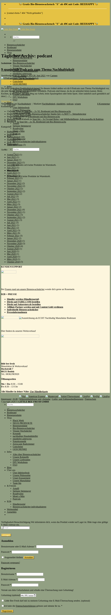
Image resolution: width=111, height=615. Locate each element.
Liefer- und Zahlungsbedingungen (67, 399)
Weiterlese (7, 101)
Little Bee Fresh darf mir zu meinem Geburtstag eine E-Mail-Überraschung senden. (47, 600)
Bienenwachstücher (16, 45)
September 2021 (14, 217)
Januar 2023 (12, 181)
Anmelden (29, 557)
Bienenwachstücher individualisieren (29, 141)
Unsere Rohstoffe (21, 457)
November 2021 (14, 212)
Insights (10, 134)
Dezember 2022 (14, 183)
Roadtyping (18, 128)
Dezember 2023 (14, 162)
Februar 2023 (13, 178)
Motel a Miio (19, 131)
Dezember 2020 (14, 241)
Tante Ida (17, 483)
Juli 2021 (11, 222)
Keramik (17, 433)
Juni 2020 (11, 251)
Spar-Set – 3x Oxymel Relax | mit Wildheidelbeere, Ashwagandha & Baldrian (68, 119)
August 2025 (13, 154)
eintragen (6, 535)
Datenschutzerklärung (26, 606)
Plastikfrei (11, 139)
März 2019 (12, 259)
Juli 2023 (11, 165)
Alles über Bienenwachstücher (27, 454)
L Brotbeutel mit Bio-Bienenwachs (44, 116)
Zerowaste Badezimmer (23, 444)
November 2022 (14, 186)
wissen (78, 104)
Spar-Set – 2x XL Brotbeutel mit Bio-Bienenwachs (47, 111)
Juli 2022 (11, 196)
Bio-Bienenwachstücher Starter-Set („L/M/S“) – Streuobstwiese (57, 114)
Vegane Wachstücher (22, 65)
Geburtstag (11, 595)
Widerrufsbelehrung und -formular (34, 399)
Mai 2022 (11, 199)
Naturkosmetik (19, 441)
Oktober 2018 (13, 262)
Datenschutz (90, 399)
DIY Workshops (20, 97)
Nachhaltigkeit (6, 63)
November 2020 (14, 243)
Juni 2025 (11, 157)
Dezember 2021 (14, 209)
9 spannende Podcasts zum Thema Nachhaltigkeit (37, 69)
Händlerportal (19, 504)
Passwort (6, 552)
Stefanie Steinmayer (22, 126)
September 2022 (14, 191)
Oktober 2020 (13, 246)
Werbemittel (12, 509)
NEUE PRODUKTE (22, 423)
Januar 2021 (12, 238)
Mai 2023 (11, 170)
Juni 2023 (11, 167)
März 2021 (12, 233)
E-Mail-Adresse (9, 579)
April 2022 (12, 201)
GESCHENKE (20, 84)
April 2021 (12, 230)
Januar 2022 (12, 207)
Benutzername (8, 574)
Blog (9, 467)
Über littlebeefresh (21, 107)
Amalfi (16, 123)
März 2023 (12, 175)
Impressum (6, 399)
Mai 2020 (11, 254)
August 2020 (13, 249)
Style (9, 142)
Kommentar (103, 104)
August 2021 (13, 220)
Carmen (53, 75)
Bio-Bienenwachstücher (24, 63)
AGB (15, 399)
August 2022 (13, 194)
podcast (69, 104)
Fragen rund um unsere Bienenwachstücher (25, 289)
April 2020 (12, 256)
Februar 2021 (13, 235)
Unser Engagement (21, 478)
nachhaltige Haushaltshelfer (25, 436)
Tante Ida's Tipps (14, 145)
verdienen (58, 307)
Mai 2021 (11, 228)
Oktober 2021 (13, 215)
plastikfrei (60, 104)
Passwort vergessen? (10, 562)
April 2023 (12, 173)
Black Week (18, 420)
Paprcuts (17, 499)
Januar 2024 (12, 160)
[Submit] (14, 40)
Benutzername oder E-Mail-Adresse (18, 546)
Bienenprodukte (14, 50)
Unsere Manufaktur (21, 480)
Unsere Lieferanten (21, 459)
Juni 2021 (11, 225)
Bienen (10, 131)
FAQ (15, 99)
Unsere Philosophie (21, 475)
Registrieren (7, 611)
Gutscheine (18, 81)
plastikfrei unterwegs (22, 73)
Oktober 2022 (13, 188)
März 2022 (12, 204)
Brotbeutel (11, 47)
